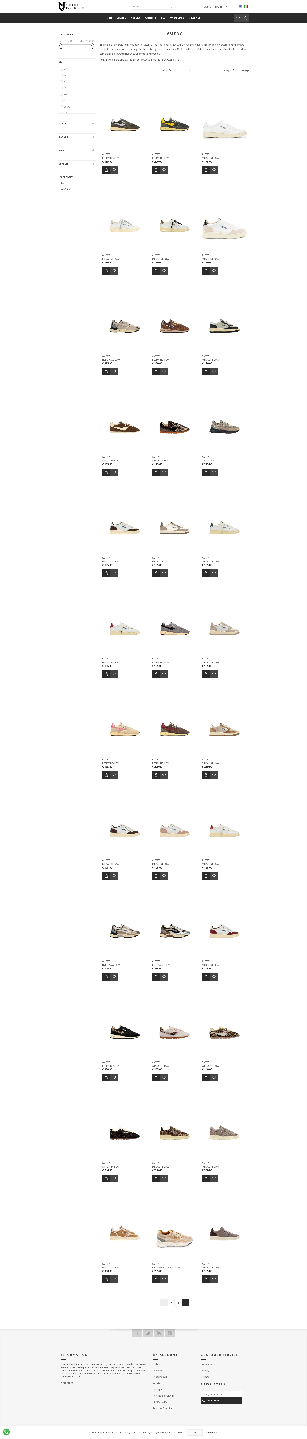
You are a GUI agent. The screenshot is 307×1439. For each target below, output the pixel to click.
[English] (240, 6)
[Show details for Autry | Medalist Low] (224, 115)
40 (65, 75)
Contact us (206, 1364)
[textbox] (151, 6)
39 (65, 87)
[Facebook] (137, 1333)
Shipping (205, 1370)
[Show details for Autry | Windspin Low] (124, 418)
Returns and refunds (163, 1395)
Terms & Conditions (163, 1408)
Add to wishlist (114, 170)
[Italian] (245, 6)
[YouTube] (159, 1333)
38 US (67, 106)
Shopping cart (160, 1376)
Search (172, 6)
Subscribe (213, 1400)
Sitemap (205, 1376)
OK (194, 1432)
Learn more (211, 1432)
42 (65, 69)
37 (65, 112)
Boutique (157, 1389)
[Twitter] (148, 1333)
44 (65, 94)
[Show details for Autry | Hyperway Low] (124, 317)
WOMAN (65, 189)
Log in (218, 6)
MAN (63, 183)
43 (65, 100)
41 (65, 81)
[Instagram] (170, 1333)
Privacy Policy (160, 1401)
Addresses (158, 1370)
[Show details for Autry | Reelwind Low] (124, 115)
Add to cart (106, 170)
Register (207, 6)
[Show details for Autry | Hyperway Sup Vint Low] (174, 1225)
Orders (156, 1364)
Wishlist (157, 1383)
